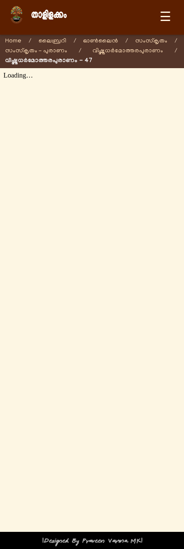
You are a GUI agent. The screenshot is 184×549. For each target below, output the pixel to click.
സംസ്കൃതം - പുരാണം (36, 51)
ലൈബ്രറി (52, 41)
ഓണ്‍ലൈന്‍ (100, 41)
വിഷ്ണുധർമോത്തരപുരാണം (127, 51)
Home (13, 41)
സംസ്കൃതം (151, 41)
